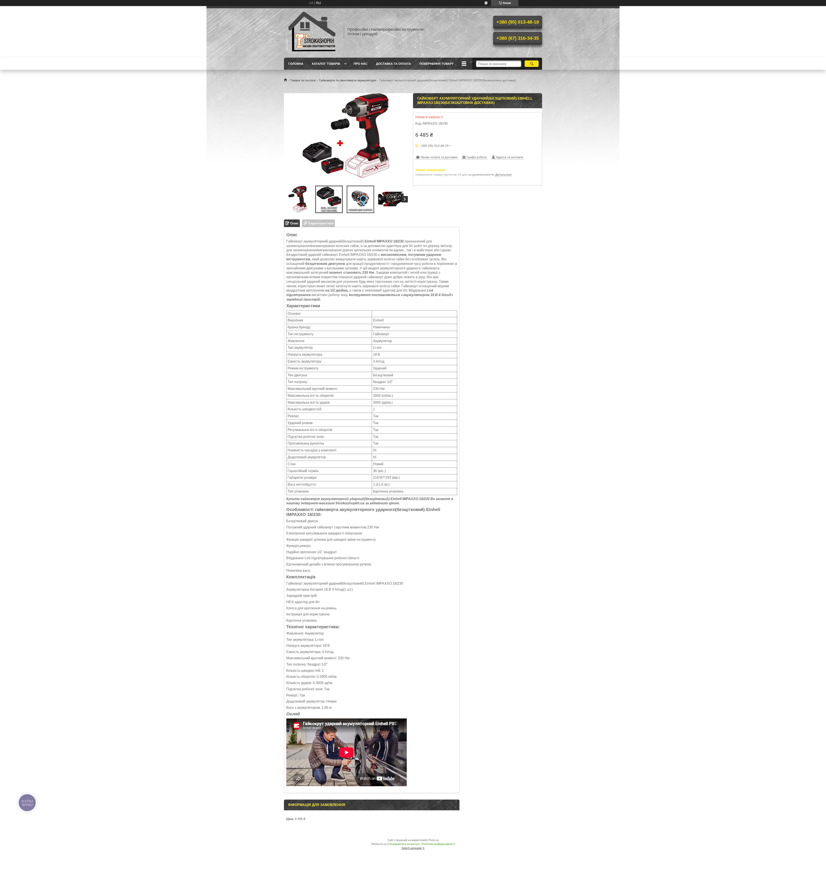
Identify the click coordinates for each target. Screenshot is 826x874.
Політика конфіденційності (438, 844)
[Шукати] (532, 63)
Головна (295, 63)
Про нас (360, 63)
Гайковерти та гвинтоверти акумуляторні (347, 80)
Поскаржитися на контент (404, 844)
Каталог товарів (326, 63)
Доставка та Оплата (393, 63)
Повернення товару (436, 63)
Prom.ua (434, 840)
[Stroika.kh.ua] (312, 31)
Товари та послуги (303, 80)
